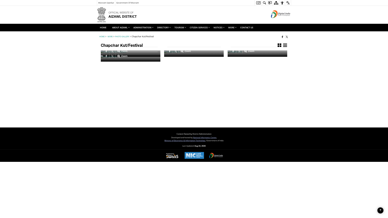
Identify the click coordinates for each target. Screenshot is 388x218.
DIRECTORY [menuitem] (163, 27)
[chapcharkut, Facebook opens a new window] (106, 56)
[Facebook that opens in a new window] (282, 37)
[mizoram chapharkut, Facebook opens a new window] (233, 51)
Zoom (187, 51)
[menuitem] (258, 3)
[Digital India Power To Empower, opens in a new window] (216, 156)
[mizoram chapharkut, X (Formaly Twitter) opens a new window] (239, 51)
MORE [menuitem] (231, 27)
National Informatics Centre (204, 137)
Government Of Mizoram (127, 2)
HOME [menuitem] (103, 27)
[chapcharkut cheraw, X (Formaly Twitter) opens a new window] (176, 51)
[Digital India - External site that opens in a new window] (277, 20)
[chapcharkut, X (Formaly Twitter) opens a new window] (112, 56)
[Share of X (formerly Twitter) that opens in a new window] (287, 37)
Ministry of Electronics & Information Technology (184, 140)
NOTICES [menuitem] (218, 27)
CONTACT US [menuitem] (246, 27)
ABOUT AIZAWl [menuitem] (120, 27)
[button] (279, 45)
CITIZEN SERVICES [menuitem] (199, 27)
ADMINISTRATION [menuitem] (142, 27)
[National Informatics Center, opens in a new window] (194, 156)
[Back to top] (380, 210)
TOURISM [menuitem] (179, 27)
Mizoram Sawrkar (106, 2)
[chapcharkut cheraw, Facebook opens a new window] (170, 51)
